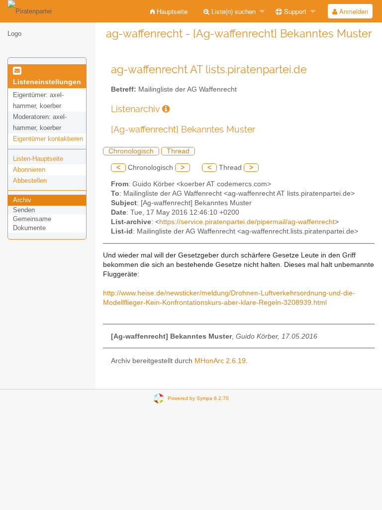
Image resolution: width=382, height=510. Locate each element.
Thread (178, 151)
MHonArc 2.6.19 (220, 361)
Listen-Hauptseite (38, 158)
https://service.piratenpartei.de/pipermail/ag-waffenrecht (247, 222)
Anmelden (352, 11)
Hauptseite (171, 11)
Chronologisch (131, 151)
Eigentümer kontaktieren (48, 138)
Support (294, 11)
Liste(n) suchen (232, 11)
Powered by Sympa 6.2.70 (198, 398)
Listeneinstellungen (47, 82)
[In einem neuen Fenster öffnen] (166, 109)
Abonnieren (29, 169)
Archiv (22, 200)
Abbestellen (30, 180)
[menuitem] (168, 11)
